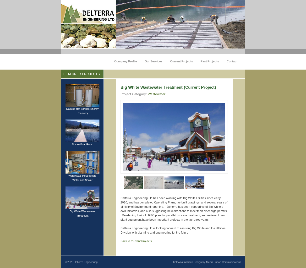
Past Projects (210, 61)
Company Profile (125, 61)
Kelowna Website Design (187, 262)
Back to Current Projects (136, 241)
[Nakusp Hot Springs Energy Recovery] (82, 94)
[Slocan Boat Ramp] (82, 130)
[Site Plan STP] (133, 182)
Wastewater (156, 94)
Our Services (154, 61)
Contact (232, 61)
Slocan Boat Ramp (82, 144)
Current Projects (181, 61)
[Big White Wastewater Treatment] (82, 197)
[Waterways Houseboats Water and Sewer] (82, 161)
